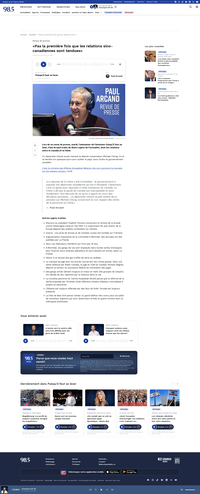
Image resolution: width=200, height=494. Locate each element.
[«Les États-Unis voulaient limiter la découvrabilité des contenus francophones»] (150, 56)
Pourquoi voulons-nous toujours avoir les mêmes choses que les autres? (117, 330)
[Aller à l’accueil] (8, 9)
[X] (193, 2)
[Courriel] (35, 155)
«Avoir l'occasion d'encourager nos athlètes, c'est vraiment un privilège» (132, 419)
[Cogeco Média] (164, 461)
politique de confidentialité (99, 369)
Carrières (100, 480)
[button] (90, 489)
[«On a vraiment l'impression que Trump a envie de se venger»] (150, 75)
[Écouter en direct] (91, 7)
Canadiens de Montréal (113, 12)
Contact (102, 462)
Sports (75, 459)
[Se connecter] (197, 7)
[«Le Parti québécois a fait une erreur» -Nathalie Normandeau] (150, 93)
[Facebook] (175, 2)
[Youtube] (197, 2)
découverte (129, 12)
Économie (76, 462)
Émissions (50, 459)
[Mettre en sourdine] (181, 489)
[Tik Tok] (182, 2)
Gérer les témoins (60, 480)
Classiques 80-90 (105, 7)
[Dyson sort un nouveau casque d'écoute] (68, 397)
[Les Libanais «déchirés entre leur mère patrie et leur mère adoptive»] (165, 397)
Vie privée (39, 480)
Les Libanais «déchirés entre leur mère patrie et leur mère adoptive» (163, 418)
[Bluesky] (186, 2)
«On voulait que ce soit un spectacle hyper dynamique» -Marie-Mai (99, 418)
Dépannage (48, 480)
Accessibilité (72, 480)
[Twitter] (35, 150)
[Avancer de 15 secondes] (49, 64)
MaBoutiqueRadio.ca (107, 464)
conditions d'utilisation (121, 369)
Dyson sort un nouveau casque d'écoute (65, 417)
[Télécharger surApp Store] (112, 472)
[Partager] (120, 64)
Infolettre (103, 459)
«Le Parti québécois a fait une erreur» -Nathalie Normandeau (168, 98)
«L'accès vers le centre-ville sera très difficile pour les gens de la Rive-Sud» (58, 330)
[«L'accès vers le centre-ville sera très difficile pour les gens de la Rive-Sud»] (33, 329)
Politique (76, 464)
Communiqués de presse (87, 480)
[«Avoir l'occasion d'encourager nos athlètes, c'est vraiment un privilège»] (132, 397)
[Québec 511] (177, 463)
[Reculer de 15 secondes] (37, 64)
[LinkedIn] (190, 2)
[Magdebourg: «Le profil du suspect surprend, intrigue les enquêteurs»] (35, 397)
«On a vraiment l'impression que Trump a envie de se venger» (168, 80)
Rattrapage (50, 462)
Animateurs (50, 464)
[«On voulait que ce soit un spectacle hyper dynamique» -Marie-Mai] (100, 397)
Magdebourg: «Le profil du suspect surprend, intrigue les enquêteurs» (34, 418)
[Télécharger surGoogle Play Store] (130, 472)
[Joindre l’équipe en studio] (115, 7)
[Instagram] (179, 2)
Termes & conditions (27, 480)
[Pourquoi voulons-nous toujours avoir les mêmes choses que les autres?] (94, 329)
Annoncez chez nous (112, 480)
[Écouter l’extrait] (43, 64)
